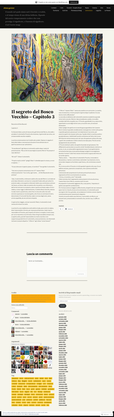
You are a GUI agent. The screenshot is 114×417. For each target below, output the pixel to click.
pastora (19, 397)
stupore (26, 405)
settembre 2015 (63, 390)
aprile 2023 (62, 331)
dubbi (25, 386)
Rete (13, 402)
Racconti (48, 400)
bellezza (14, 381)
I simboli (53, 8)
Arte (101, 8)
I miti (61, 8)
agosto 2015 (62, 392)
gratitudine (51, 389)
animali (41, 378)
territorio (31, 405)
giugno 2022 (62, 344)
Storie (20, 405)
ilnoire (16, 317)
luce (35, 392)
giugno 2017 (62, 376)
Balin (50, 378)
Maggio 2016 (62, 380)
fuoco (28, 389)
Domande (19, 386)
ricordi (24, 402)
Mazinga (40, 392)
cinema (49, 381)
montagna (20, 394)
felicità (19, 389)
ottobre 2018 (62, 369)
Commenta (81, 274)
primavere (29, 400)
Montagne (27, 394)
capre (43, 381)
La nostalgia (24, 314)
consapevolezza (30, 383)
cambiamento (37, 381)
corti (44, 383)
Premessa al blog (76, 10)
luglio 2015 (62, 394)
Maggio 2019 (62, 361)
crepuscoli (50, 383)
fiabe (23, 389)
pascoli (14, 397)
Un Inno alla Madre (25, 317)
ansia (46, 378)
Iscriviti (62, 306)
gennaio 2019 (62, 363)
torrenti (38, 405)
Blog (19, 381)
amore (21, 378)
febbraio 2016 (63, 384)
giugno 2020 (62, 350)
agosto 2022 (62, 340)
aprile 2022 (62, 348)
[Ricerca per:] (19, 308)
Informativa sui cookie (34, 414)
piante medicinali (16, 400)
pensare (35, 397)
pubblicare (42, 400)
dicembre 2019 (63, 352)
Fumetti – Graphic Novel (74, 8)
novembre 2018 (63, 367)
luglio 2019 (62, 357)
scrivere (34, 402)
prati (24, 400)
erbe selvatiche (43, 386)
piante (40, 397)
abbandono (15, 378)
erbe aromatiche (32, 386)
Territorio (56, 10)
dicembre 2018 (63, 365)
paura (24, 397)
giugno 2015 (62, 397)
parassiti (51, 394)
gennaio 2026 (62, 317)
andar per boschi (29, 378)
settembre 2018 (63, 371)
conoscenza (21, 383)
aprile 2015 (62, 401)
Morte (33, 394)
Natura (46, 394)
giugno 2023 (62, 327)
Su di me (65, 10)
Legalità (98, 10)
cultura (14, 386)
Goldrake (44, 389)
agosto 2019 (62, 355)
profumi (36, 400)
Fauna (87, 8)
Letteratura (88, 10)
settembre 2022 (63, 338)
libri (32, 392)
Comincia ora (73, 2)
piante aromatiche (49, 397)
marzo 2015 (62, 403)
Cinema (94, 8)
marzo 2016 (62, 382)
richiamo (18, 402)
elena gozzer (9, 8)
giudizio (38, 389)
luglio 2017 (62, 373)
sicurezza (40, 402)
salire (28, 402)
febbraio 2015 (63, 405)
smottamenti (47, 402)
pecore (30, 397)
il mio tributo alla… (20, 321)
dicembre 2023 (63, 325)
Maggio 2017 (62, 378)
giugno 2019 (62, 359)
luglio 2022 (62, 342)
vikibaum (17, 331)
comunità (14, 383)
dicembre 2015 (63, 386)
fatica (50, 386)
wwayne (17, 314)
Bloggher (24, 381)
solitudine (14, 405)
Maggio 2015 (62, 399)
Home (108, 8)
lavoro (21, 392)
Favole (14, 389)
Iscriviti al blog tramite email (69, 293)
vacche (43, 405)
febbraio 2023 (63, 333)
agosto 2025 (62, 323)
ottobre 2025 (62, 319)
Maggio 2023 (62, 329)
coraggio (39, 383)
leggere (27, 392)
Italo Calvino (15, 392)
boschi (30, 381)
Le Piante (107, 10)
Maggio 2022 (62, 346)
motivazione (39, 394)
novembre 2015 (63, 388)
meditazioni (47, 392)
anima (36, 378)
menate (14, 394)
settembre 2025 (63, 321)
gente (32, 389)
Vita (48, 405)
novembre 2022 (63, 336)
